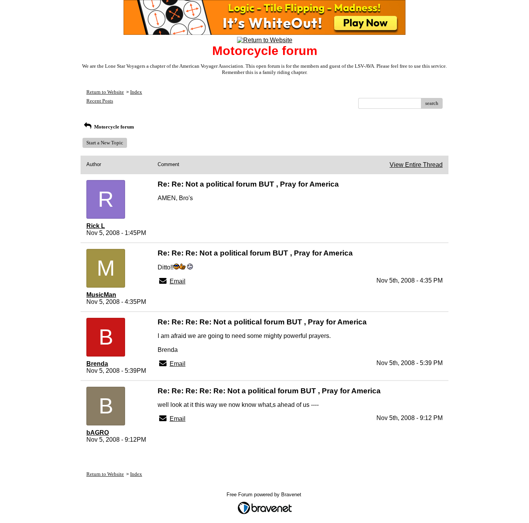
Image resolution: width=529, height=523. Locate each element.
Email (177, 281)
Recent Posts (99, 101)
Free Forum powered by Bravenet (265, 494)
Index (136, 92)
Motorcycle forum (113, 127)
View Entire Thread (416, 164)
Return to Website (105, 92)
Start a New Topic (104, 143)
